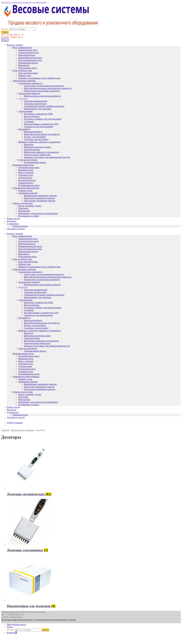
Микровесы (24, 65)
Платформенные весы (29, 185)
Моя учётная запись (16, 624)
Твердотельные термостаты (37, 154)
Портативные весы (27, 68)
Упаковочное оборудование (26, 188)
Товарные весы (25, 183)
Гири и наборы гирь (22, 70)
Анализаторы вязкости (29, 93)
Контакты (11, 221)
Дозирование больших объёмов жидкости (44, 106)
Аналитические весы (28, 52)
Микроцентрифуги (33, 131)
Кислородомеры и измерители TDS (41, 124)
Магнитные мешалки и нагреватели (41, 152)
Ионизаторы (24, 211)
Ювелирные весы (26, 55)
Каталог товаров (15, 45)
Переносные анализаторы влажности (42, 91)
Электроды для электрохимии (38, 126)
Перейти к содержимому (35, 2)
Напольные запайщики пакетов (39, 198)
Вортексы (28, 144)
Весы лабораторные (22, 47)
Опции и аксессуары (23, 203)
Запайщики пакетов (28, 193)
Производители (20, 226)
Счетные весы (25, 177)
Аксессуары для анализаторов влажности (44, 86)
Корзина (12, 632)
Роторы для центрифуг (35, 137)
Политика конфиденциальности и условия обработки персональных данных (38, 619)
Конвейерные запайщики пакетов (40, 195)
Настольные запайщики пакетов (39, 200)
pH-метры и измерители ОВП (38, 114)
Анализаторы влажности (30, 83)
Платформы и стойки (28, 216)
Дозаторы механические (35, 101)
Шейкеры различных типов (37, 147)
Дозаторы (23, 98)
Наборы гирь (24, 75)
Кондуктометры (31, 116)
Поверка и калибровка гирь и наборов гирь (39, 78)
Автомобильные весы (28, 167)
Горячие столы (25, 190)
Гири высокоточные (28, 73)
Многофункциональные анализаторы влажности (47, 88)
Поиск (4, 32)
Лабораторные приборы (24, 80)
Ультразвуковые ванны (35, 162)
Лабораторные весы (28, 50)
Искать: (5, 29)
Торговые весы (25, 175)
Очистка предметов (27, 160)
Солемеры (29, 121)
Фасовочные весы (27, 180)
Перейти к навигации (11, 2)
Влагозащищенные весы (30, 60)
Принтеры (23, 208)
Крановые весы (25, 170)
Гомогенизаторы (32, 149)
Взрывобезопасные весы (30, 57)
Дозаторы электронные (35, 103)
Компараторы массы (28, 63)
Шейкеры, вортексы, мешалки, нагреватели (39, 142)
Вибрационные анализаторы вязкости (42, 96)
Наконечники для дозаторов (37, 109)
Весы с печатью (26, 172)
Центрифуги (24, 129)
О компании (13, 223)
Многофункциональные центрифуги (42, 134)
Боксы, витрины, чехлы (29, 206)
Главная (5, 430)
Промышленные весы (23, 165)
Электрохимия (25, 111)
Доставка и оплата (16, 229)
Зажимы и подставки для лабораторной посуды (47, 157)
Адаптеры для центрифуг (36, 139)
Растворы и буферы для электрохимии (42, 119)
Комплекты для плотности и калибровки (38, 213)
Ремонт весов (13, 218)
